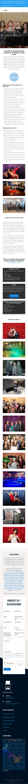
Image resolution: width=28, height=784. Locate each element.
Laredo (21, 752)
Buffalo (4, 744)
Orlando (15, 580)
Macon (18, 754)
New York (22, 578)
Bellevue (17, 743)
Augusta (19, 742)
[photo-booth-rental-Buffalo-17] (14, 431)
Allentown (20, 572)
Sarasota (23, 762)
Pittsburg (12, 581)
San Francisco (16, 570)
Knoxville (17, 752)
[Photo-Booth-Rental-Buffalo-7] (14, 468)
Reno (16, 581)
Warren (4, 769)
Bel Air (12, 743)
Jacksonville (5, 752)
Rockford (7, 583)
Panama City (15, 758)
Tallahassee (17, 586)
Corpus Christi (17, 575)
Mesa (11, 755)
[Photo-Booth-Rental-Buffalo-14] (14, 412)
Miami (14, 755)
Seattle (14, 585)
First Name (7, 611)
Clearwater (22, 746)
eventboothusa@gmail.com (20, 3)
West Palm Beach (19, 588)
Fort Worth (6, 578)
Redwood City (18, 759)
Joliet (10, 752)
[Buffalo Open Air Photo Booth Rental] (14, 338)
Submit (7, 669)
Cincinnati (10, 746)
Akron (16, 572)
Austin (13, 573)
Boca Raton (22, 743)
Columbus (11, 575)
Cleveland (5, 747)
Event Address (8, 622)
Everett (14, 577)
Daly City (8, 748)
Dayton (12, 748)
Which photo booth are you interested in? (8, 634)
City (5, 627)
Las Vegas (11, 578)
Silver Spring (22, 763)
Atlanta (5, 573)
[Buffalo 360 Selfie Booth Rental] (14, 195)
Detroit (6, 577)
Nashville (17, 578)
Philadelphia (20, 580)
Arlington (10, 742)
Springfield (10, 765)
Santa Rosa (17, 762)
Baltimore (17, 573)
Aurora (9, 573)
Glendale (5, 751)
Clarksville (16, 746)
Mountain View (21, 755)
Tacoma (13, 766)
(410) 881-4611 (9, 1)
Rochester (20, 581)
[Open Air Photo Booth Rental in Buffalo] (14, 375)
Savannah (5, 763)
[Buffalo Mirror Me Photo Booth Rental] (14, 394)
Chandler (9, 744)
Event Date (18, 622)
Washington (11, 588)
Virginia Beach (21, 767)
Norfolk (6, 580)
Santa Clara (10, 762)
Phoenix (7, 581)
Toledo (11, 767)
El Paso (10, 577)
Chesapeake (22, 744)
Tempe (11, 586)
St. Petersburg (20, 585)
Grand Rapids (11, 751)
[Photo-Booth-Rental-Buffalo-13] (14, 449)
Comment (7, 641)
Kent (13, 752)
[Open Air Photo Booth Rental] (14, 178)
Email (5, 616)
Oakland (11, 580)
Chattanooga (15, 744)
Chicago (22, 573)
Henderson (17, 751)
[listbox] (8, 638)
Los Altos (9, 754)
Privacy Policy (8, 651)
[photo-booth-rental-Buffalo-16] (14, 542)
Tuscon (15, 767)
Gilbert (23, 750)
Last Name (18, 611)
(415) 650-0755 (21, 1)
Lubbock (14, 754)
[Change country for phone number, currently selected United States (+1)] (16, 619)
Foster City (18, 750)
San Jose (18, 583)
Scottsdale (9, 585)
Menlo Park (6, 755)
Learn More (14, 295)
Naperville (5, 757)
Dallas (22, 575)
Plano (13, 759)
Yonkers (10, 590)
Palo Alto (9, 758)
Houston (23, 751)
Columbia (6, 575)
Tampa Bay (7, 586)
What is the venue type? (19, 633)
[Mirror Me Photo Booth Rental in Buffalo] (14, 212)
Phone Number (19, 616)
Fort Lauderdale (20, 577)
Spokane (5, 765)
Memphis (23, 754)
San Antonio (12, 583)
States (17, 627)
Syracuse (9, 766)
